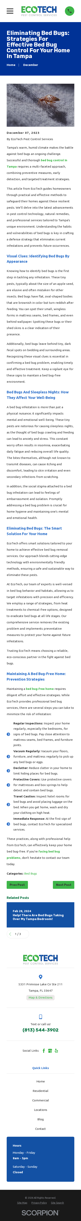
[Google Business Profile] (50, 1051)
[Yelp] (56, 1051)
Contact (40, 1128)
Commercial (40, 1100)
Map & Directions (40, 997)
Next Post (63, 885)
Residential (40, 1091)
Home (40, 1081)
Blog (40, 1119)
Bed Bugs (30, 873)
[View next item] (25, 934)
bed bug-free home (40, 688)
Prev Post (17, 885)
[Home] (39, 11)
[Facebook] (44, 1051)
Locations (40, 1109)
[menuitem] (22, 1202)
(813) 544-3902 (41, 1030)
